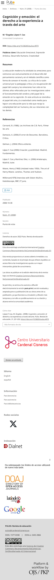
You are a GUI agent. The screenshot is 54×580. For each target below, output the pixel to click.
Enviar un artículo (13, 360)
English (7, 376)
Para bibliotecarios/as (12, 403)
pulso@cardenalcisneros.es (17, 530)
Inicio (5, 9)
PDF (8, 190)
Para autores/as (10, 399)
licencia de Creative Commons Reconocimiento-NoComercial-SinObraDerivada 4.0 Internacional (24, 548)
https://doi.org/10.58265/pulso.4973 (23, 46)
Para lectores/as (10, 396)
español (7, 380)
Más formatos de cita (12, 324)
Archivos (13, 9)
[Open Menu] (2, 2)
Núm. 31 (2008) (25, 9)
